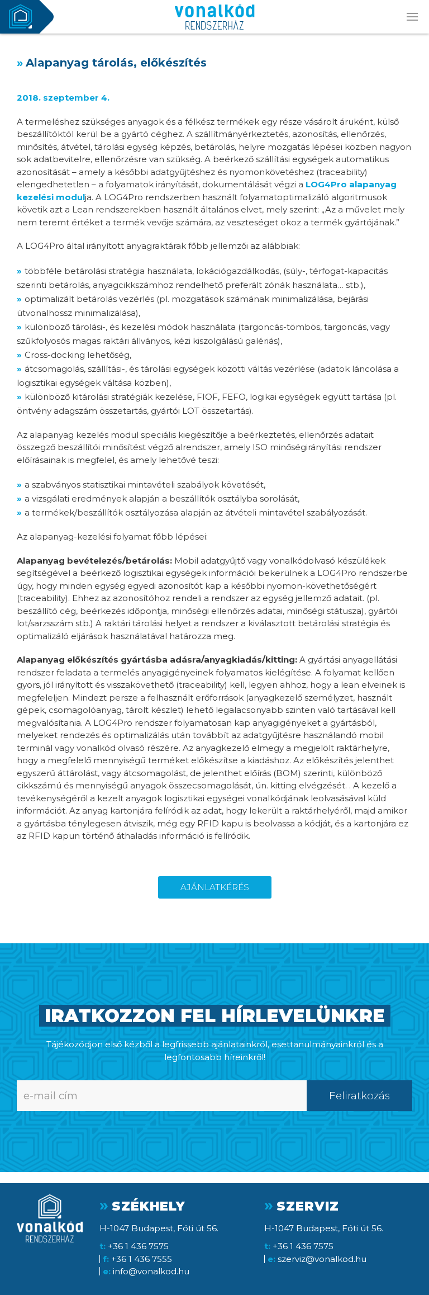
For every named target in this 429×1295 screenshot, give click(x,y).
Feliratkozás (359, 1095)
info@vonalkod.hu (151, 1271)
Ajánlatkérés (214, 887)
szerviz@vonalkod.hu (322, 1259)
